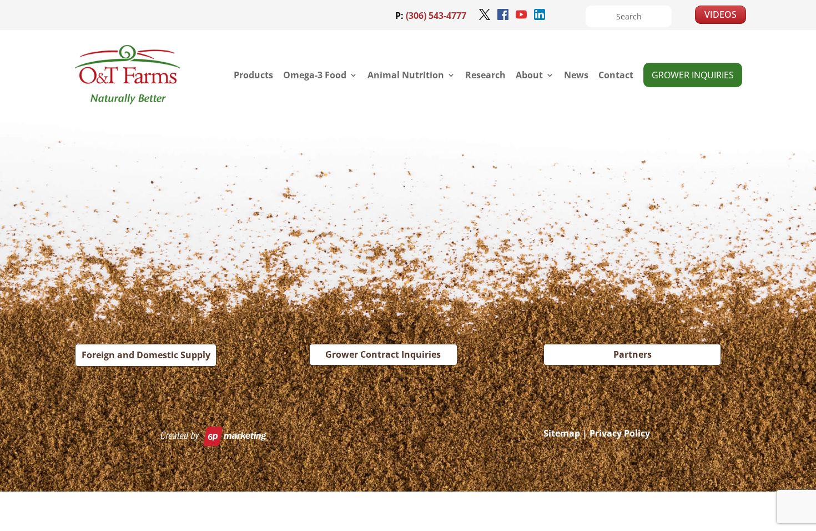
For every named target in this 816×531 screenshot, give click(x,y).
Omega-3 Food (314, 75)
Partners (632, 354)
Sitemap (561, 433)
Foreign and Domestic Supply (146, 355)
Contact (615, 75)
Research (485, 75)
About (529, 75)
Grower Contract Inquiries (383, 354)
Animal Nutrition (405, 75)
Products (253, 75)
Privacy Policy (620, 433)
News (576, 75)
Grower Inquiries (693, 75)
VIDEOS (720, 14)
